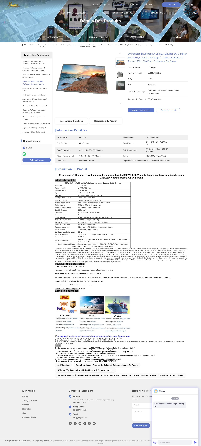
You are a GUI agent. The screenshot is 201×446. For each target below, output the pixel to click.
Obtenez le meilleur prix (141, 110)
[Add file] (155, 442)
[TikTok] (89, 424)
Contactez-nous (29, 417)
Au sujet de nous (29, 401)
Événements (134, 4)
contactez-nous (149, 4)
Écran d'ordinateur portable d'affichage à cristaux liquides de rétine (106, 365)
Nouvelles (26, 409)
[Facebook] (75, 424)
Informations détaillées (71, 121)
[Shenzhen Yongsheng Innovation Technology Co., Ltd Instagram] (80, 424)
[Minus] (195, 391)
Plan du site (48, 441)
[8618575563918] (94, 424)
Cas (24, 413)
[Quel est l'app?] (24, 154)
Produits (35, 45)
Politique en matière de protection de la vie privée (23, 441)
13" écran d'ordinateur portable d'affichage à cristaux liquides (85, 370)
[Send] (195, 442)
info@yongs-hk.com (80, 418)
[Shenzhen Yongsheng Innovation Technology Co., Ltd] (13, 5)
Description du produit (105, 121)
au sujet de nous (107, 4)
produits (121, 4)
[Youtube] (84, 424)
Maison (95, 4)
